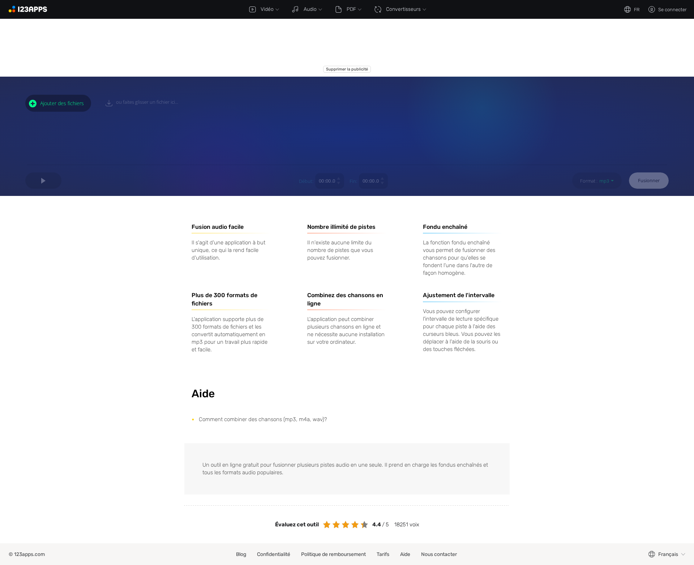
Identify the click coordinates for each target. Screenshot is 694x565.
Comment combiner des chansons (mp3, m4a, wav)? (263, 419)
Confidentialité (273, 554)
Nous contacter (439, 554)
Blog (241, 554)
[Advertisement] (347, 47)
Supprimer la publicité (347, 69)
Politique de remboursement (333, 554)
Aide (405, 554)
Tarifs (383, 554)
